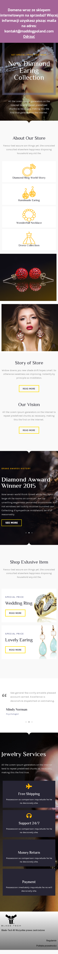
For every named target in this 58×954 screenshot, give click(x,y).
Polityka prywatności (46, 945)
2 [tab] (29, 532)
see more (11, 522)
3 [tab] (31, 532)
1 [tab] (26, 532)
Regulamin (51, 940)
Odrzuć (29, 36)
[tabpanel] (29, 503)
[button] (29, 388)
